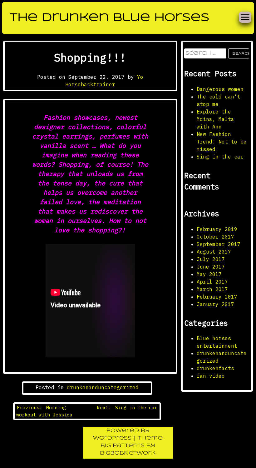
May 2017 (209, 274)
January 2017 (215, 304)
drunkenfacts (215, 368)
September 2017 (218, 244)
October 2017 (215, 237)
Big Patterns (123, 445)
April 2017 (212, 282)
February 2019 (217, 229)
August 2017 (214, 252)
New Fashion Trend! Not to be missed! (222, 141)
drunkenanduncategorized (103, 387)
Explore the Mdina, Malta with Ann (215, 119)
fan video (211, 376)
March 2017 (212, 289)
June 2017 (211, 267)
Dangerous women (220, 89)
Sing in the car (220, 156)
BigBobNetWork (127, 453)
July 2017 (211, 259)
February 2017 (217, 297)
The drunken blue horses (109, 18)
